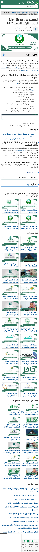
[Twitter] (32, 541)
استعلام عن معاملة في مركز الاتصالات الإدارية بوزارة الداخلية (18, 135)
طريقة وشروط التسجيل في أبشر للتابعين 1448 (23, 503)
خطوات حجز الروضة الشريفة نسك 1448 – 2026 (23, 517)
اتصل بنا (23, 547)
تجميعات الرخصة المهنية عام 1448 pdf (25, 521)
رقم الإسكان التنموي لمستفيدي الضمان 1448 (23, 513)
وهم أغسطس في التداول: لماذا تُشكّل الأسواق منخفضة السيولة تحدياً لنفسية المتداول (20, 527)
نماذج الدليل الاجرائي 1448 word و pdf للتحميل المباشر (20, 532)
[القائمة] (2, 2)
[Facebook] (36, 541)
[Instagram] (23, 541)
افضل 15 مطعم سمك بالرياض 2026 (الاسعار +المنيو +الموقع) (21, 508)
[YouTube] (28, 541)
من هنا (32, 90)
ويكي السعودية (16, 68)
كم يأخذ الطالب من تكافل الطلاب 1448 (26, 495)
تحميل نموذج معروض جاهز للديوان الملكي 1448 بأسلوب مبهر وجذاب (20, 490)
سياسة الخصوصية (33, 544)
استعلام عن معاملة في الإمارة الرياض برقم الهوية (19, 138)
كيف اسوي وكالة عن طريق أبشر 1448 (26, 499)
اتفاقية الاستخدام (33, 547)
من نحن (24, 544)
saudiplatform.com (18, 150)
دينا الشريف (17, 28)
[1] (17, 83)
